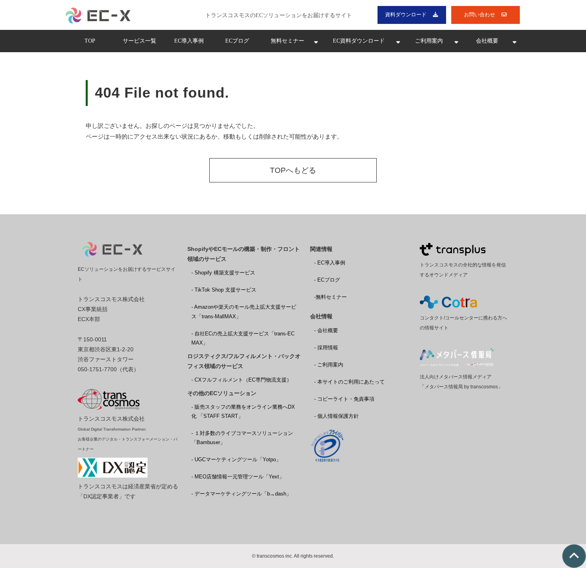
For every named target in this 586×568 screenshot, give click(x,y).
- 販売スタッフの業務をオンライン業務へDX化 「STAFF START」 (243, 411)
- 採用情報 (326, 348)
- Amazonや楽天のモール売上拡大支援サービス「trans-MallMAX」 (243, 311)
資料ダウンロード (406, 15)
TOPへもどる (293, 170)
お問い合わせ (479, 15)
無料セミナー (287, 41)
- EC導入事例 (329, 263)
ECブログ (237, 41)
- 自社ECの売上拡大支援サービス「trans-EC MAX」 (243, 338)
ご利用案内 (429, 41)
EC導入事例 (189, 41)
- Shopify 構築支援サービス (223, 273)
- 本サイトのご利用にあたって (349, 382)
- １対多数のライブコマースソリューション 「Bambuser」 (242, 437)
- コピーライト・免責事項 (344, 399)
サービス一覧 (139, 41)
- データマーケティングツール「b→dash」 (241, 494)
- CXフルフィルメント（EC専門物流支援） (241, 380)
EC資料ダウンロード (359, 41)
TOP (90, 41)
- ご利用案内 (328, 365)
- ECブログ (327, 280)
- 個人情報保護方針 (336, 416)
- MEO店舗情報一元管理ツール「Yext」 (237, 477)
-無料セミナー (330, 297)
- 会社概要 (326, 330)
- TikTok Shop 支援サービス (223, 290)
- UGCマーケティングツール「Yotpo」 (236, 459)
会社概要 (487, 41)
